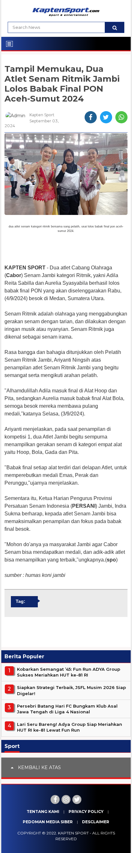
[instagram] (66, 799)
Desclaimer (95, 821)
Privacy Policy (86, 811)
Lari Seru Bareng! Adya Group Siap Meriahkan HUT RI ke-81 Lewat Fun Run (69, 727)
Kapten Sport (73, 833)
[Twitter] (76, 799)
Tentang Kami (43, 811)
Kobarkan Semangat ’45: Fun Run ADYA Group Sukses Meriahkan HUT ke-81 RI (68, 672)
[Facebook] (55, 799)
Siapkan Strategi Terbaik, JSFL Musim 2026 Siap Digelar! (71, 690)
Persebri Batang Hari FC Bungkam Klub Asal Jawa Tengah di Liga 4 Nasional (67, 708)
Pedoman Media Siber (48, 821)
